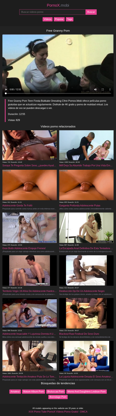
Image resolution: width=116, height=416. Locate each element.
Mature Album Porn (33, 391)
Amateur (15, 391)
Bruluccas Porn (55, 391)
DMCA (83, 411)
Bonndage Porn (58, 397)
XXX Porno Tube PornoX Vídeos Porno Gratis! (53, 411)
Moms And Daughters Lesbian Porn (87, 391)
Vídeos (47, 19)
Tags (69, 19)
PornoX (58, 5)
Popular (59, 19)
